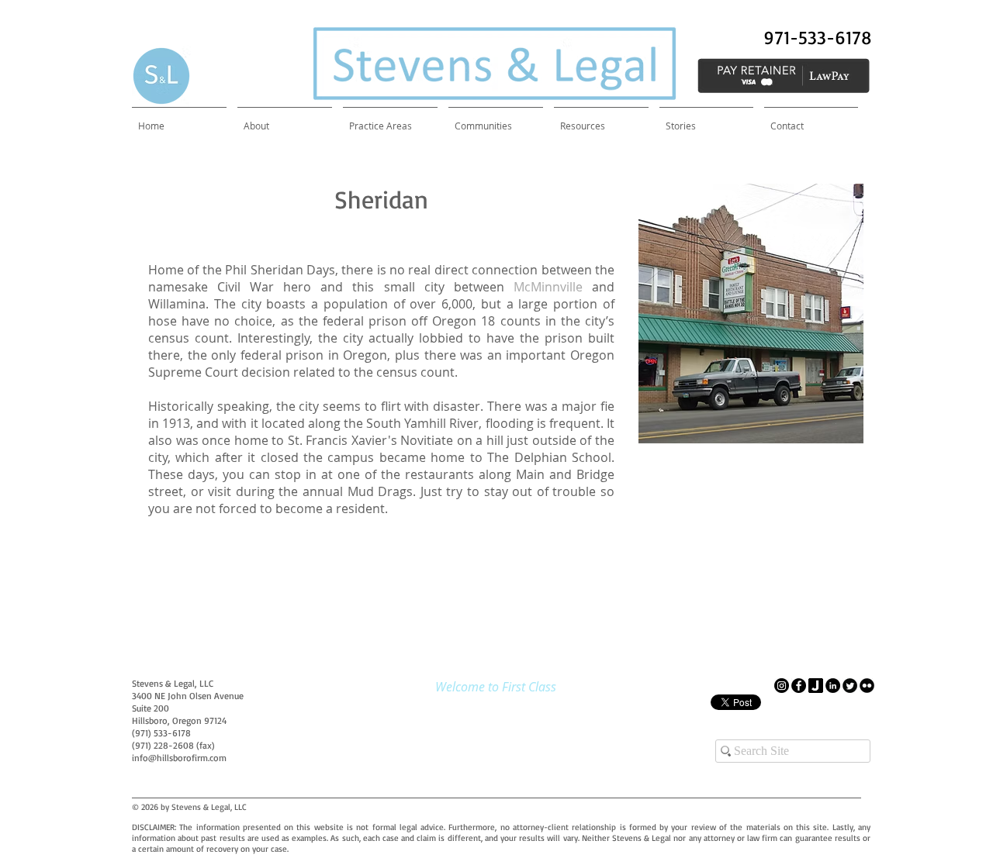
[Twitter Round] (849, 685)
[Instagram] (781, 685)
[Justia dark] (815, 685)
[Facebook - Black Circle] (798, 685)
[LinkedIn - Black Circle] (832, 685)
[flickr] (867, 685)
